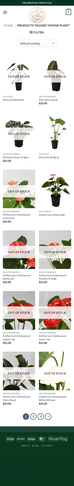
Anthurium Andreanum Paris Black (17, 398)
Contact (47, 445)
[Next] (48, 416)
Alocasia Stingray (49, 157)
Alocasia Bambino (13, 99)
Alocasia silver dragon (16, 157)
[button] (5, 12)
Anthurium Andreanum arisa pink (17, 216)
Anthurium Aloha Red (52, 214)
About (25, 445)
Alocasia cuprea (48, 99)
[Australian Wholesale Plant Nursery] (37, 15)
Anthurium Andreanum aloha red (17, 277)
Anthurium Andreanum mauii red (53, 337)
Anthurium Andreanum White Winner (53, 398)
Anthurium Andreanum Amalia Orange (53, 277)
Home (8, 25)
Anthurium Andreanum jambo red (17, 337)
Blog (35, 445)
